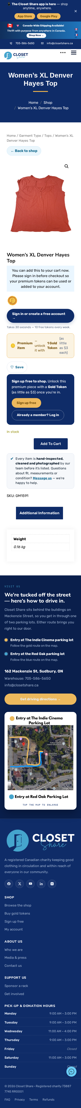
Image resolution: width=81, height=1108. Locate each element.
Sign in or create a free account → (38, 316)
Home (33, 102)
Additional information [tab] (39, 513)
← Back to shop (24, 151)
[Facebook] (8, 884)
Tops (48, 136)
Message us (42, 478)
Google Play (48, 16)
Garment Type (30, 136)
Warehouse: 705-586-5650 (27, 678)
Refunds (48, 1099)
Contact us (13, 966)
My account (13, 929)
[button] (67, 166)
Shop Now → (36, 35)
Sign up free (26, 403)
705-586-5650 (25, 43)
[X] (19, 884)
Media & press (15, 958)
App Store (25, 16)
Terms (33, 1099)
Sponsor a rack (16, 986)
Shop (48, 102)
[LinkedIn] (41, 884)
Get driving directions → (40, 699)
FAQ (7, 1099)
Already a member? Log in (38, 415)
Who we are (13, 950)
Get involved (14, 994)
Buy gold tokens (17, 913)
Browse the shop (17, 905)
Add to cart (50, 444)
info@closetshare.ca (60, 43)
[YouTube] (30, 884)
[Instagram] (52, 884)
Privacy (20, 1099)
